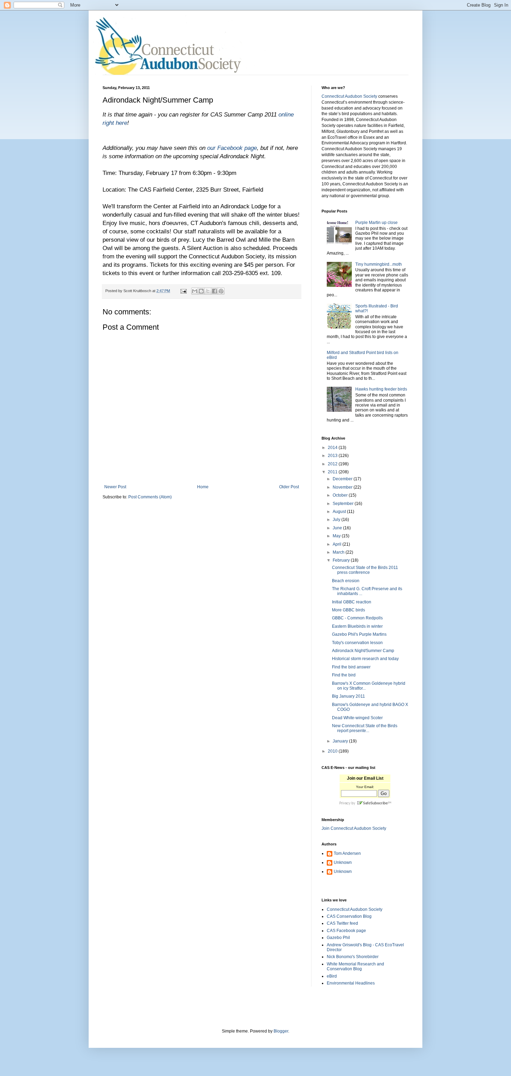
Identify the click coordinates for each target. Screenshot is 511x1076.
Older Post (289, 486)
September (344, 503)
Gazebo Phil (338, 937)
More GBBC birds (348, 610)
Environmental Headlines (351, 983)
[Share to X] (207, 291)
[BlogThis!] (201, 291)
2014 (333, 447)
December (343, 478)
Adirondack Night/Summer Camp (363, 650)
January (341, 741)
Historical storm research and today (365, 658)
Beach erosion (345, 580)
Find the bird (344, 675)
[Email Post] (183, 291)
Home (203, 486)
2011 (333, 471)
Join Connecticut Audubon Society (354, 828)
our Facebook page (232, 147)
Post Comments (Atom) (150, 497)
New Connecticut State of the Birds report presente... (364, 728)
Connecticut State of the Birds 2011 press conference (365, 570)
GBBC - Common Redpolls (357, 618)
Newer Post (115, 486)
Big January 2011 (348, 696)
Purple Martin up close (376, 222)
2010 (333, 751)
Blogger (281, 1031)
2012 (333, 463)
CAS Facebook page (346, 930)
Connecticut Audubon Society (349, 96)
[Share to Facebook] (214, 291)
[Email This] (194, 291)
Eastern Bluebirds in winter (357, 626)
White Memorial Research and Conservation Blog (355, 966)
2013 (333, 455)
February (342, 560)
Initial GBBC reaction (351, 602)
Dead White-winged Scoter (357, 717)
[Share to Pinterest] (221, 291)
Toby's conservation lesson (357, 642)
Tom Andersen (347, 853)
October (341, 495)
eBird (332, 976)
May (337, 535)
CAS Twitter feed (342, 923)
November (343, 487)
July (337, 519)
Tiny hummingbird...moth (378, 264)
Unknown (343, 862)
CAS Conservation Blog (349, 916)
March (339, 552)
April (337, 544)
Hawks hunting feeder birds (381, 389)
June (338, 527)
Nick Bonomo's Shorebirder (353, 956)
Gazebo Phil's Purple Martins (359, 634)
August (340, 511)
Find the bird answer (351, 667)
